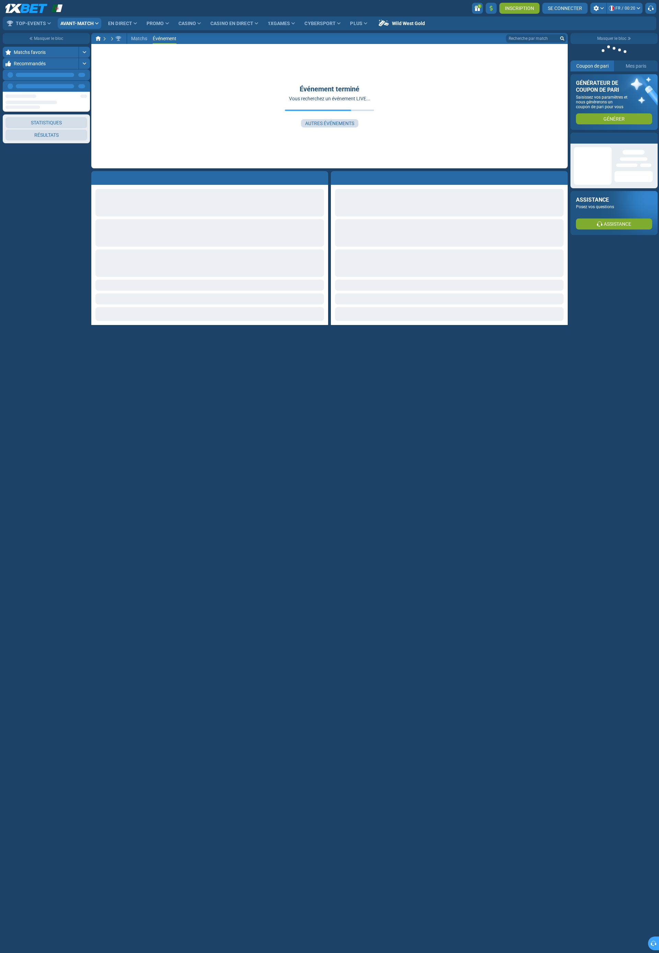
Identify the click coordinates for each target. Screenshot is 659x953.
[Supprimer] (561, 176)
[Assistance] (650, 8)
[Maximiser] (84, 52)
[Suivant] (84, 86)
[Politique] (111, 38)
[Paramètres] (598, 8)
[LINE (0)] (98, 38)
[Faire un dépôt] (491, 8)
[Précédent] (69, 86)
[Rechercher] (562, 38)
